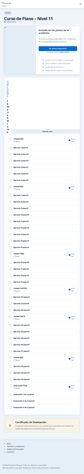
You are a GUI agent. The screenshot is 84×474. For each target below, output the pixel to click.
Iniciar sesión (64, 52)
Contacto (10, 452)
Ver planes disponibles (58, 49)
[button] (73, 140)
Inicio (9, 443)
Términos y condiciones (16, 446)
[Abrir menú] (80, 4)
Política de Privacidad (15, 449)
